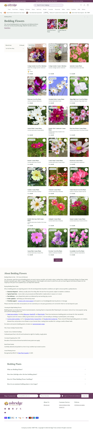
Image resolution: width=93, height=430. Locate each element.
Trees (9, 9)
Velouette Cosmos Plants (55, 189)
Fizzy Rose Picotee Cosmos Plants (78, 128)
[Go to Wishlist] (81, 5)
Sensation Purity (29, 319)
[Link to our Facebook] (5, 409)
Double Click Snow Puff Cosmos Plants (36, 219)
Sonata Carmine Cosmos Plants (77, 219)
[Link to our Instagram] (9, 409)
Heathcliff (32, 314)
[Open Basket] (88, 5)
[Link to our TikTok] (16, 409)
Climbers (28, 9)
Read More (7, 28)
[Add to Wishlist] (44, 45)
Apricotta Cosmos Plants (76, 66)
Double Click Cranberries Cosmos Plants (57, 129)
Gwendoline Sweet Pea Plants (77, 251)
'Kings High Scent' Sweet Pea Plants (78, 99)
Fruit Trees (15, 9)
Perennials (57, 9)
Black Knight (41, 314)
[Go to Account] (84, 5)
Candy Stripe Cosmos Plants (56, 160)
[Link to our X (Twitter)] (20, 409)
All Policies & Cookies (79, 405)
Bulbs (63, 9)
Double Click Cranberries (50, 319)
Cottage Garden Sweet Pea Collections (37, 66)
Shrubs (44, 9)
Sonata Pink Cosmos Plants (34, 251)
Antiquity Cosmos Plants (55, 219)
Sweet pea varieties (12, 314)
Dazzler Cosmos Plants (33, 160)
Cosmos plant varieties (13, 319)
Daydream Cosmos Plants (76, 160)
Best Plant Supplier (23, 353)
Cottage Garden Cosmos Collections (57, 66)
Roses (33, 9)
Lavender (50, 9)
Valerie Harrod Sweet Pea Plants (78, 189)
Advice (83, 9)
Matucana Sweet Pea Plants (34, 99)
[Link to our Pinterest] (13, 409)
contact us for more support (26, 301)
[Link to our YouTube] (5, 412)
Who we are (46, 405)
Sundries (73, 9)
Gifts (79, 9)
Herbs (68, 9)
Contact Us (61, 407)
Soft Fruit (39, 9)
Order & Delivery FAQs (64, 405)
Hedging (22, 9)
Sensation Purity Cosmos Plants (56, 99)
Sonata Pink (37, 319)
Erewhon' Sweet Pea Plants (55, 251)
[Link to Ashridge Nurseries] (10, 5)
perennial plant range (39, 324)
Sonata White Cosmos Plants (35, 128)
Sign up (85, 396)
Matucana (26, 314)
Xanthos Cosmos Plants (33, 189)
